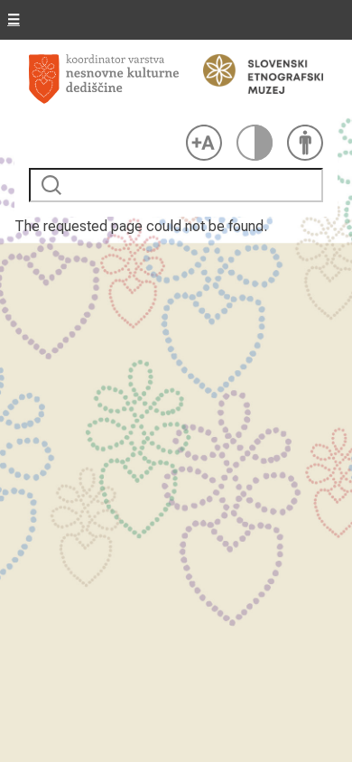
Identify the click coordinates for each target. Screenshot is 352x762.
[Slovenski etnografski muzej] (254, 74)
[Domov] (104, 85)
